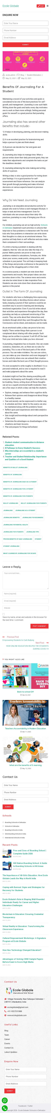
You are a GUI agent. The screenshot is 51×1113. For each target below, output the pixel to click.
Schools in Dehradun (12, 826)
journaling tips (32, 532)
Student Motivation (34, 75)
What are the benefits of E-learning (25, 765)
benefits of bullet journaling (15, 467)
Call (42, 6)
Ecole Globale (11, 6)
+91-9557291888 (14, 1011)
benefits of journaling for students (18, 496)
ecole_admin (10, 75)
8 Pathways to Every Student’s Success (22, 448)
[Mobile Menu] (47, 6)
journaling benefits (11, 517)
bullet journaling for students (34, 503)
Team (6, 1035)
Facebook (22, 1106)
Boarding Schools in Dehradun (15, 822)
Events (7, 1043)
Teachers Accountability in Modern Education (25, 728)
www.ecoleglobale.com (17, 1015)
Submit (25, 45)
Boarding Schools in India (14, 830)
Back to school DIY (25, 692)
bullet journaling (10, 503)
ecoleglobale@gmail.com (17, 1007)
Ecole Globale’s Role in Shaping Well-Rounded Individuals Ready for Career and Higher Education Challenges (24, 902)
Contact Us (8, 1048)
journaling (8, 510)
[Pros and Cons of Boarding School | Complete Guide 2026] (7, 853)
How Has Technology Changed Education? (22, 950)
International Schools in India (15, 838)
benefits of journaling (12, 475)
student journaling (11, 546)
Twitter (30, 1106)
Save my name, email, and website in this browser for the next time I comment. (25, 618)
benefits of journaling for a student (18, 489)
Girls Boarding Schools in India (15, 834)
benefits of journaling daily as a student (20, 482)
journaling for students (13, 532)
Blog (22, 75)
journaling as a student (25, 510)
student (38, 539)
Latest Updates (10, 1052)
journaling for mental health (15, 525)
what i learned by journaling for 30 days (19, 553)
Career (7, 1039)
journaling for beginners (32, 517)
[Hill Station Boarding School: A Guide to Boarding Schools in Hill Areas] (7, 865)
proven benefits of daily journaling (17, 539)
